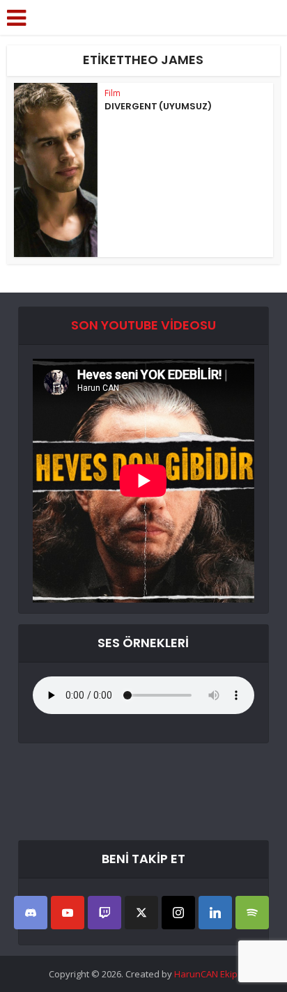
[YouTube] (67, 912)
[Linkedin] (215, 912)
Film (112, 93)
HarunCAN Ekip (206, 974)
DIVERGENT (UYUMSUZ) (158, 106)
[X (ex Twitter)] (141, 912)
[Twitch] (104, 912)
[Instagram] (178, 912)
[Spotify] (252, 912)
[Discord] (30, 912)
